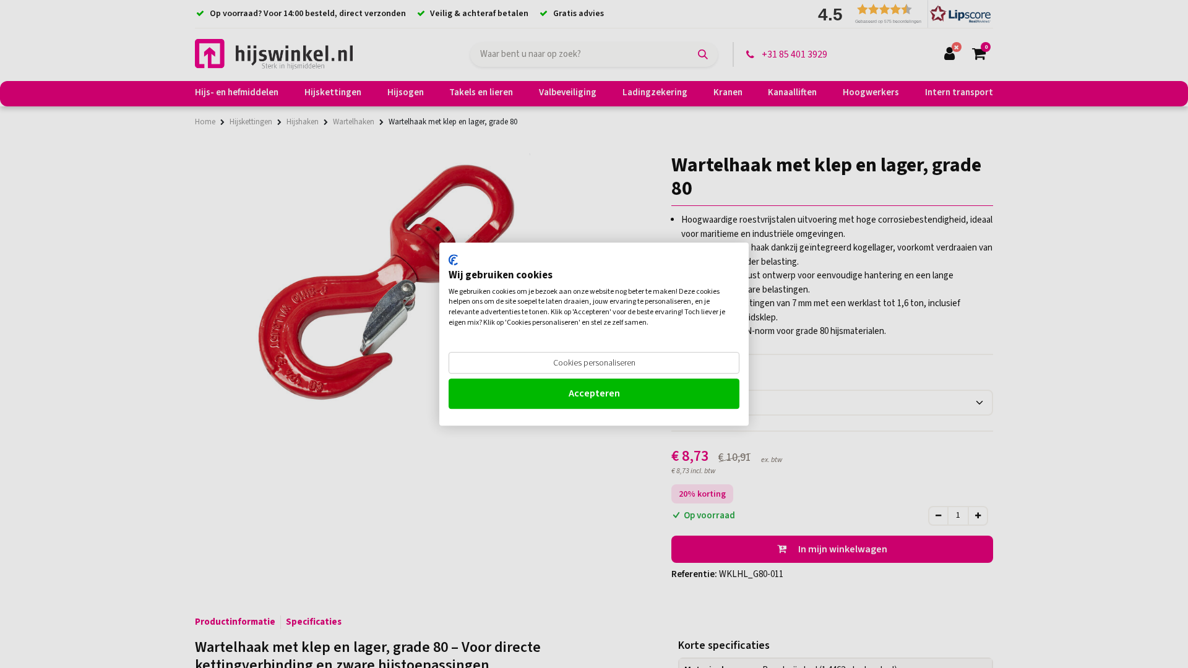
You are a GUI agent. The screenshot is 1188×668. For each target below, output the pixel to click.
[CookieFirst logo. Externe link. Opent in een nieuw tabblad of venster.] (453, 259)
